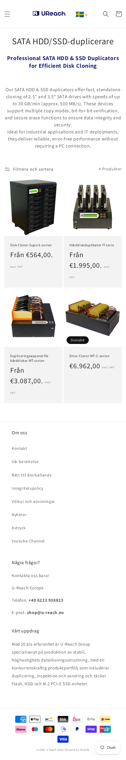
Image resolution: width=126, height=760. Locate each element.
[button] (7, 14)
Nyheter (19, 514)
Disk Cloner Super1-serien (31, 245)
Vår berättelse (25, 461)
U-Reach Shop (55, 749)
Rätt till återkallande (32, 475)
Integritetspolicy (27, 488)
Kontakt (19, 448)
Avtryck (18, 527)
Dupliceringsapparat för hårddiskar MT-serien (29, 358)
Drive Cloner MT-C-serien (89, 356)
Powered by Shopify (77, 749)
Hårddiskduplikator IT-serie (91, 245)
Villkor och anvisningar (33, 501)
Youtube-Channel (28, 541)
